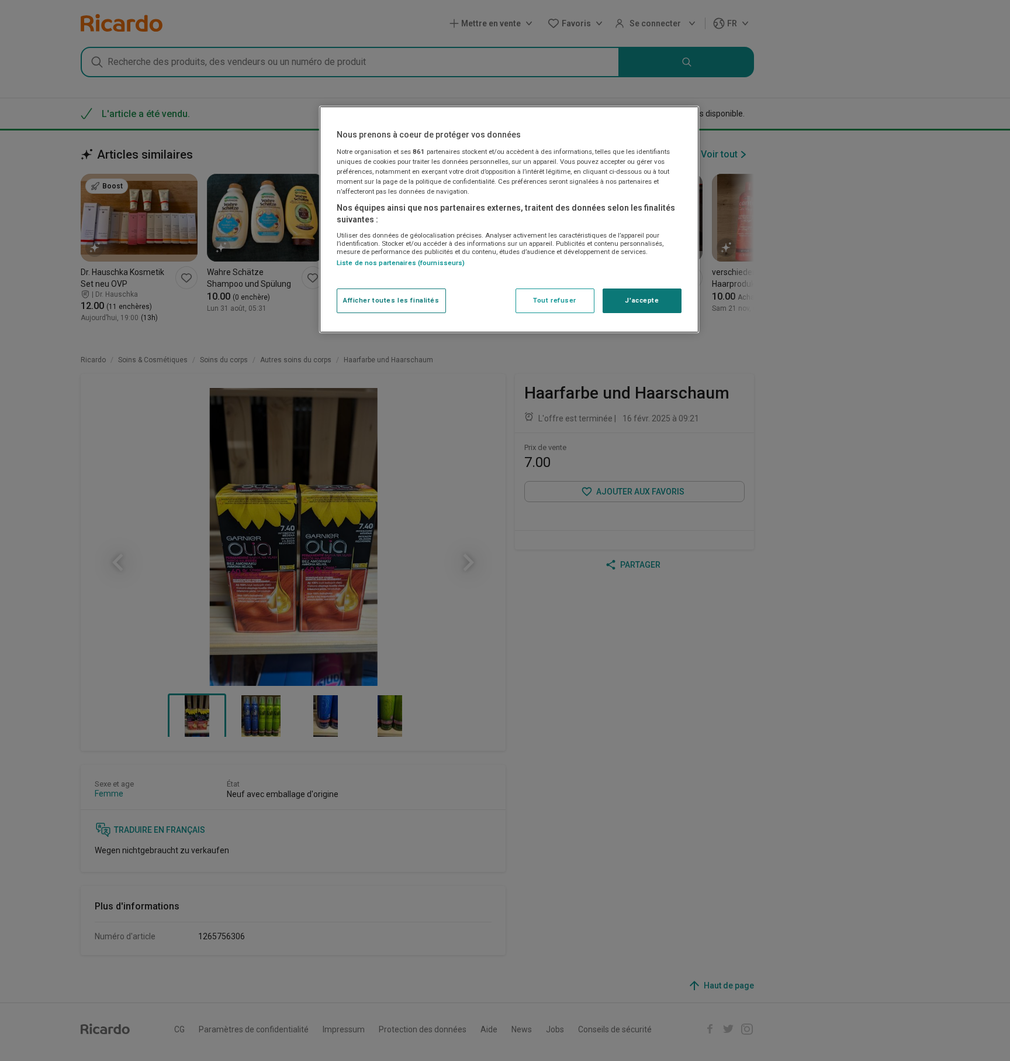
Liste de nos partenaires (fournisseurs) (401, 263)
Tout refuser (554, 300)
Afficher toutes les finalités (391, 300)
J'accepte (642, 300)
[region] (509, 219)
